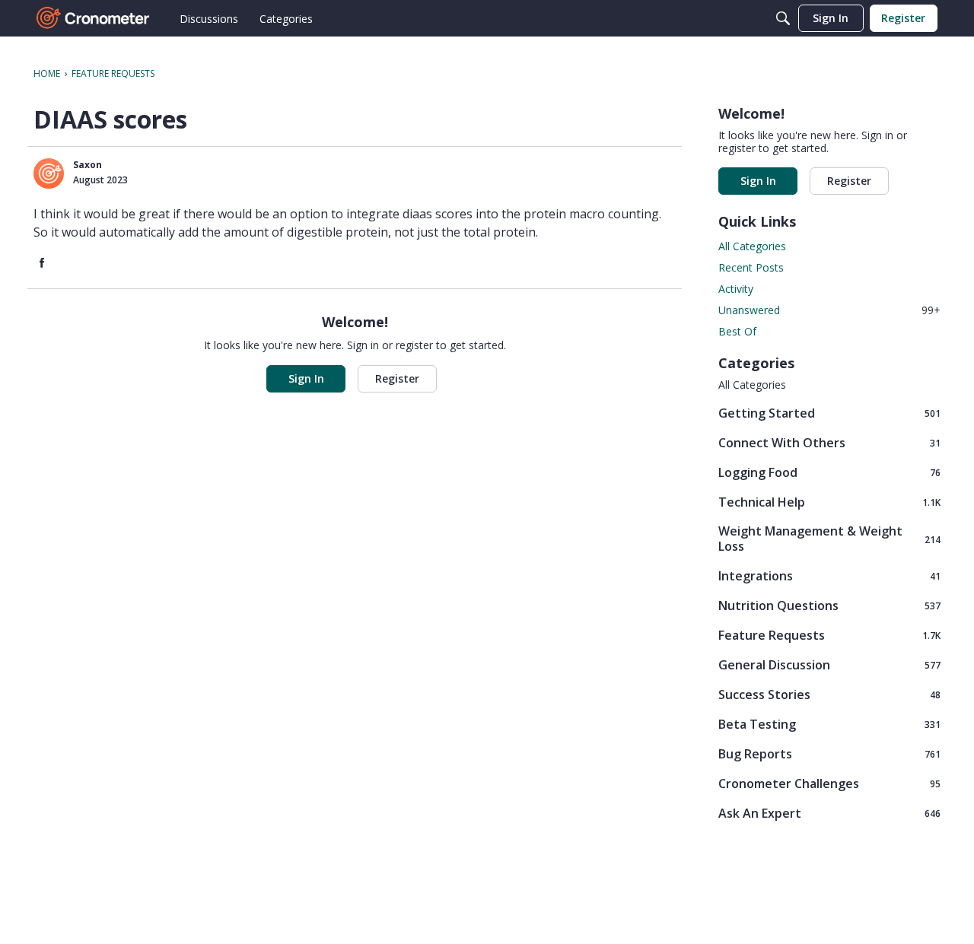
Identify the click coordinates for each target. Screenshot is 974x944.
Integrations (829, 575)
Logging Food (829, 472)
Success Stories (829, 694)
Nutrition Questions (829, 605)
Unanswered (829, 310)
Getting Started (829, 413)
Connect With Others (829, 442)
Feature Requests (829, 635)
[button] (48, 173)
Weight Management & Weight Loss (829, 538)
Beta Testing (829, 724)
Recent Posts (751, 267)
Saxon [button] (87, 164)
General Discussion (829, 664)
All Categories (752, 246)
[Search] (783, 18)
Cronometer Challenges (829, 783)
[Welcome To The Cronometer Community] (94, 18)
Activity (735, 288)
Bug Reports (829, 753)
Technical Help (829, 502)
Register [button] (397, 378)
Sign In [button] (306, 378)
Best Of (737, 331)
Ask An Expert (829, 813)
